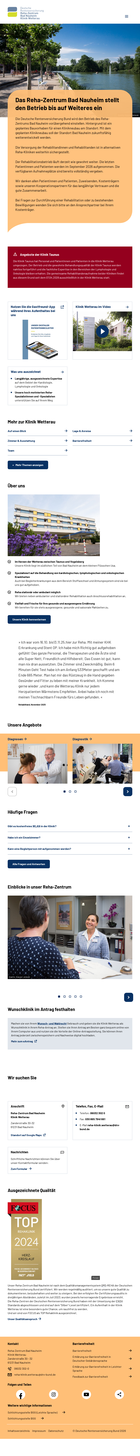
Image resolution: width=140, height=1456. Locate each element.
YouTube (87, 1392)
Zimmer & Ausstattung (21, 440)
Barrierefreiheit (82, 440)
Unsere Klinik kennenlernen (29, 619)
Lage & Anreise (82, 431)
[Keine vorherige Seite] (12, 791)
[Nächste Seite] (127, 791)
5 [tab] (81, 996)
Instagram (54, 1392)
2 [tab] (70, 791)
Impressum (39, 1430)
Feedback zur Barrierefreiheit (90, 1376)
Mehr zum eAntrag (22, 1041)
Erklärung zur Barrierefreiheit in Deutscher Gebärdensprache (92, 1358)
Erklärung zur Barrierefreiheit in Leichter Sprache (97, 1368)
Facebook (21, 1392)
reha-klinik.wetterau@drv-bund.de (35, 1374)
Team (11, 450)
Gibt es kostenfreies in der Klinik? (32, 826)
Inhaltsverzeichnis (19, 1430)
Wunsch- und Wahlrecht (52, 1023)
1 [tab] (64, 791)
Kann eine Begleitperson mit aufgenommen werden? (39, 848)
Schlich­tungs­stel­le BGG (22, 1418)
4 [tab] (75, 996)
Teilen (119, 1394)
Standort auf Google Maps (26, 1135)
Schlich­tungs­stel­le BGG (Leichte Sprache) (32, 1412)
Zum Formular (19, 1168)
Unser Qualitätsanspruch (22, 1319)
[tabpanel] (37, 762)
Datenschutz (56, 1430)
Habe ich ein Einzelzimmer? (24, 837)
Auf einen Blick (17, 431)
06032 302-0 (21, 1368)
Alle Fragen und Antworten (28, 864)
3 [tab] (75, 791)
